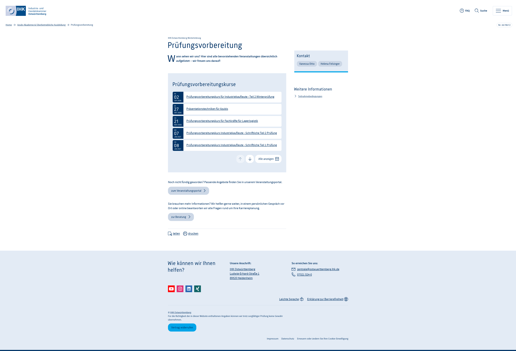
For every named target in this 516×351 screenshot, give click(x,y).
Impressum (272, 338)
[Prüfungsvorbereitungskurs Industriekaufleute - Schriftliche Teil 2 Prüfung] (227, 133)
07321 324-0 (304, 275)
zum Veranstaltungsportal (186, 190)
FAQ (467, 10)
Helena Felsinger (330, 63)
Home (9, 24)
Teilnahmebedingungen (310, 96)
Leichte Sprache (289, 299)
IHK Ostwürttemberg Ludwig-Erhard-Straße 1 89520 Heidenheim (244, 273)
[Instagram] (180, 288)
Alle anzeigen (266, 159)
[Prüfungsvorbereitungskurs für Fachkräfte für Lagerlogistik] (227, 121)
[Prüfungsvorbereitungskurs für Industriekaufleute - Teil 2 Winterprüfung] (227, 97)
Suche (483, 10)
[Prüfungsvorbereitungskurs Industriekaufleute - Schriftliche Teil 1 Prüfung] (227, 145)
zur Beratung (178, 217)
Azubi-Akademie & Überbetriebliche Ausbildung (41, 24)
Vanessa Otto (307, 63)
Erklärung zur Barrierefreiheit (325, 299)
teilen (176, 234)
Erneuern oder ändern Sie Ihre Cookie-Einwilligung (322, 338)
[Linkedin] (188, 288)
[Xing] (197, 288)
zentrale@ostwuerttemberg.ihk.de (318, 269)
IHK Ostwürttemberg (180, 312)
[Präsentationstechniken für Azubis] (227, 109)
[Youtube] (171, 288)
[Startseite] (26, 11)
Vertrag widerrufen (182, 327)
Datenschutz (287, 338)
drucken (193, 234)
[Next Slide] (250, 159)
